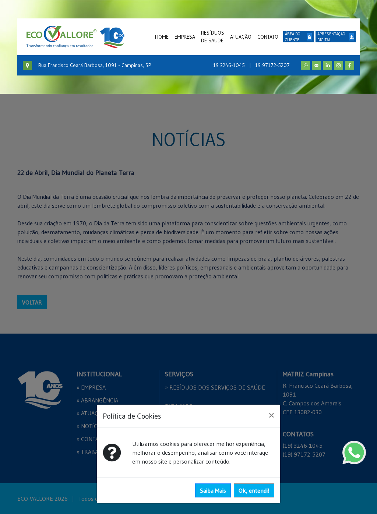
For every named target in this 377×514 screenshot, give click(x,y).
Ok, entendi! (254, 490)
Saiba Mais (213, 490)
